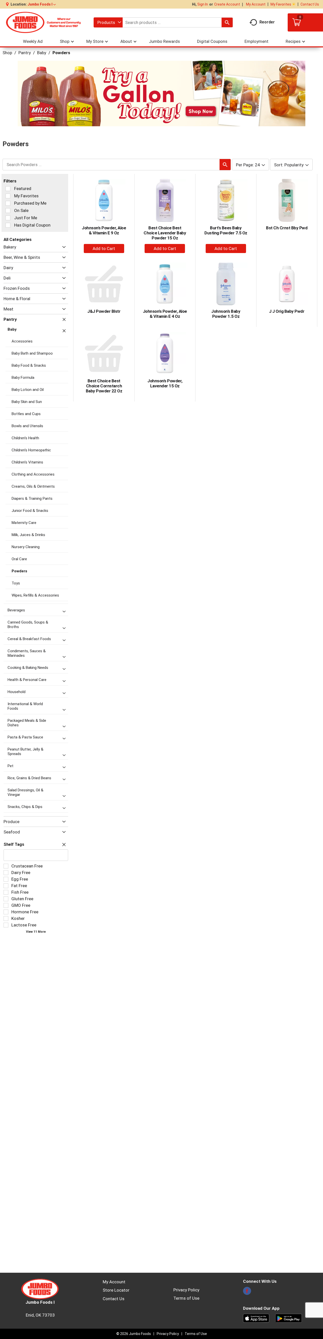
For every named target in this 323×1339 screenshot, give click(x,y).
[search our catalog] (227, 22)
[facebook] (247, 1292)
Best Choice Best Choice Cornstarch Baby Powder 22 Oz (104, 385)
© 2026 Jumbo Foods (133, 1334)
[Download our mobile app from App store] (256, 1317)
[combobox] (108, 22)
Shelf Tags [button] (14, 844)
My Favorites (281, 4)
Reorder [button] (267, 22)
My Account (255, 4)
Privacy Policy (186, 1289)
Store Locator (116, 1290)
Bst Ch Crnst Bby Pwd (286, 227)
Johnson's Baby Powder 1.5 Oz (225, 314)
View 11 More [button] (36, 931)
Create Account (227, 4)
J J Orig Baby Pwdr (286, 311)
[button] (42, 4)
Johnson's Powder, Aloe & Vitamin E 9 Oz (104, 230)
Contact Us (310, 4)
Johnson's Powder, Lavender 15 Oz (164, 383)
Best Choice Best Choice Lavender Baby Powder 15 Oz (165, 232)
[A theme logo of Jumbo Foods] (43, 22)
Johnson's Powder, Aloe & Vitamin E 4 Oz (165, 314)
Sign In (202, 4)
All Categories (18, 239)
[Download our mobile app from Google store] (288, 1317)
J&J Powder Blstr (103, 311)
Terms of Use (186, 1298)
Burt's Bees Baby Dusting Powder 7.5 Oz (225, 230)
